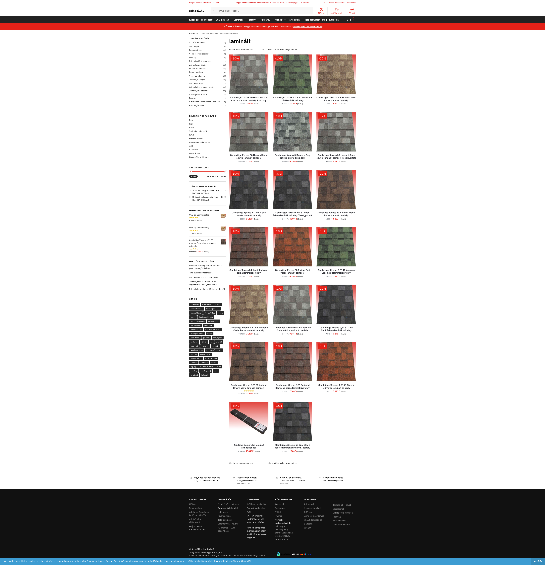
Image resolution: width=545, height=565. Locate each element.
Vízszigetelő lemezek (198, 94)
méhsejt (215, 346)
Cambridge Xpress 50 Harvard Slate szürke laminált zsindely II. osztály (248, 99)
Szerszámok (338, 509)
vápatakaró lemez (206, 367)
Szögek (307, 527)
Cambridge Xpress (206, 317)
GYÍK (191, 135)
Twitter (278, 516)
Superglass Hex (211, 358)
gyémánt (206, 338)
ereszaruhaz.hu (282, 535)
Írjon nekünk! (195, 508)
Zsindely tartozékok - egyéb (201, 87)
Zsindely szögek (196, 83)
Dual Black (208, 325)
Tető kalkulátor (225, 519)
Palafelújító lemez (197, 105)
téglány (193, 367)
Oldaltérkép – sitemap (228, 504)
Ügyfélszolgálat (337, 13)
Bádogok (308, 523)
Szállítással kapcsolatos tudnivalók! (340, 2)
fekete (209, 333)
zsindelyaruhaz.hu (284, 532)
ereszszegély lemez (212, 329)
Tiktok (278, 512)
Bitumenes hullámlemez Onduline (204, 101)
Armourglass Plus (212, 309)
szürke (214, 362)
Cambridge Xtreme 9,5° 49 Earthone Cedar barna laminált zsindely (249, 329)
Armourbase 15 (196, 309)
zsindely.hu (196, 11)
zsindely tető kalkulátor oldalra (307, 26)
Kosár (191, 127)
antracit (217, 305)
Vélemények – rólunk (228, 523)
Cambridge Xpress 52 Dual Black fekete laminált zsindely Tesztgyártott (292, 214)
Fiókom (321, 13)
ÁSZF (191, 146)
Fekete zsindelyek (197, 68)
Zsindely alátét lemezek (200, 61)
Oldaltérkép (194, 153)
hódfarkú (194, 342)
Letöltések (223, 512)
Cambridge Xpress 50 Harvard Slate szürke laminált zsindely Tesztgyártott (336, 156)
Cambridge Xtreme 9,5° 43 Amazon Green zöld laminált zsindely (336, 271)
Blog (191, 120)
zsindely (194, 371)
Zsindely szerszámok (198, 90)
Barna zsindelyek (196, 72)
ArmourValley (210, 313)
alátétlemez (206, 305)
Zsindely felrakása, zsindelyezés (203, 277)
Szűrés (193, 176)
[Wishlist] (264, 59)
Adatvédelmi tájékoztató (200, 142)
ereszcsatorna (196, 329)
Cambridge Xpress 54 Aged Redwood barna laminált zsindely (248, 271)
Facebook (279, 504)
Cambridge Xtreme (198, 321)
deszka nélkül (213, 321)
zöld (215, 371)
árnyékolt (194, 375)
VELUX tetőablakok (313, 519)
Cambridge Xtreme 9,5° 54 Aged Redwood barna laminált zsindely (292, 386)
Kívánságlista (224, 516)
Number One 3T (197, 350)
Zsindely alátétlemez (314, 516)
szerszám (204, 362)
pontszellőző (205, 354)
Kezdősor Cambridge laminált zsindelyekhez (249, 446)
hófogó (203, 342)
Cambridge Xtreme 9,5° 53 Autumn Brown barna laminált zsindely (249, 386)
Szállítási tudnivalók (198, 131)
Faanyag (192, 98)
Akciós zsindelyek (312, 508)
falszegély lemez (197, 333)
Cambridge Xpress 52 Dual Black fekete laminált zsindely (249, 214)
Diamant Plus (196, 325)
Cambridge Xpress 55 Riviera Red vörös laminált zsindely (292, 271)
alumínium (195, 305)
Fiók (191, 124)
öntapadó (205, 375)
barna (221, 313)
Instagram (280, 508)
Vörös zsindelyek (197, 76)
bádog (193, 317)
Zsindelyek (194, 46)
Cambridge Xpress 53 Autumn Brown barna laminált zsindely (336, 214)
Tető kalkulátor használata (200, 272)
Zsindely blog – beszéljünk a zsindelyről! (207, 289)
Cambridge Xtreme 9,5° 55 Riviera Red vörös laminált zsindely (336, 386)
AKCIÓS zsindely (196, 42)
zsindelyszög (206, 371)
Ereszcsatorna (195, 50)
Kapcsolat (193, 149)
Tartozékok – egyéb (342, 505)
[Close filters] (227, 39)
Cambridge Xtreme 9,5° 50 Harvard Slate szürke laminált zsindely (292, 329)
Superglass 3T (196, 358)
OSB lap (192, 57)
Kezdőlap (193, 33)
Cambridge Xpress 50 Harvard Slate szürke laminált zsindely (248, 156)
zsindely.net (281, 529)
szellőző (194, 362)
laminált (219, 342)
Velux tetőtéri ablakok (199, 53)
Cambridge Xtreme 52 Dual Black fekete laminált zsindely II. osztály (292, 446)
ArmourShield (196, 313)
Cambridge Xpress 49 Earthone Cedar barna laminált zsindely (336, 99)
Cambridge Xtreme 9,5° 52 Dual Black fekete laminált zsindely (336, 329)
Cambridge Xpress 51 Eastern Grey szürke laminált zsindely (292, 156)
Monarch (205, 346)
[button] (351, 19)
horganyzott (217, 338)
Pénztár (352, 13)
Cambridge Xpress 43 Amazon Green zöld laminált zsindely (292, 99)
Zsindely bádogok (197, 79)
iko (211, 342)
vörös (219, 367)
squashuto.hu (282, 539)
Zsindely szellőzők (197, 65)
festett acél (195, 338)
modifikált (194, 346)
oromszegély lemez (213, 350)
